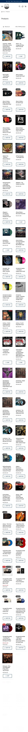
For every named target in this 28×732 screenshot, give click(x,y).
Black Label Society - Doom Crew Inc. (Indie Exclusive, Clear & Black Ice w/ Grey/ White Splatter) (7, 698)
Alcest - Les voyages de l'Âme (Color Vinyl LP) (20, 45)
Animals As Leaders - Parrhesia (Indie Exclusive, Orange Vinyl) (20, 297)
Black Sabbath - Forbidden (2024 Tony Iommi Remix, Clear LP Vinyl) (20, 728)
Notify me (8, 56)
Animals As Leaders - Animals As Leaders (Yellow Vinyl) (7, 296)
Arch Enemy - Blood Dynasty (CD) (20, 381)
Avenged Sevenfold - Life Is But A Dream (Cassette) (20, 580)
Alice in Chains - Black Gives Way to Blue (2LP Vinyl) (7, 103)
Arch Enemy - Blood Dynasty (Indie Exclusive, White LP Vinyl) (6, 412)
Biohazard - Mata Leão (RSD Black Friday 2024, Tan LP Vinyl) (6, 668)
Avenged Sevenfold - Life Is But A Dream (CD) (7, 610)
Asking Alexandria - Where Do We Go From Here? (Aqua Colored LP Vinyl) (7, 468)
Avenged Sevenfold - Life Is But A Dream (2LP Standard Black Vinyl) (7, 581)
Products (8, 11)
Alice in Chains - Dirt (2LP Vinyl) (19, 102)
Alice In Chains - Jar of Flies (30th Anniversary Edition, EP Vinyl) (7, 130)
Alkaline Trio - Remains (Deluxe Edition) (6, 157)
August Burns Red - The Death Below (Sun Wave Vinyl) (7, 552)
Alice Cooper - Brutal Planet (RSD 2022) (6, 76)
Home (4, 11)
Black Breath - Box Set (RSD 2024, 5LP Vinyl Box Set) (20, 667)
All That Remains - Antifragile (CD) (20, 156)
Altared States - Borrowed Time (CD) (20, 213)
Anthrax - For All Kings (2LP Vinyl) (20, 323)
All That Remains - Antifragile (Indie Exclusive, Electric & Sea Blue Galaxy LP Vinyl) (7, 185)
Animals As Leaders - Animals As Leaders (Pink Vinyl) (20, 270)
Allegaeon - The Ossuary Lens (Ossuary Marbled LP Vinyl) (7, 214)
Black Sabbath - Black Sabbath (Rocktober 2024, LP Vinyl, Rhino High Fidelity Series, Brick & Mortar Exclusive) (20, 698)
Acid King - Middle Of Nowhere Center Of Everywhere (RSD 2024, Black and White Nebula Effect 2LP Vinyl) (7, 47)
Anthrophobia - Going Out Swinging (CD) (6, 351)
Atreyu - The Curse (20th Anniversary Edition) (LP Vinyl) (7, 525)
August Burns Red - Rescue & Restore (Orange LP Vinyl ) (20, 525)
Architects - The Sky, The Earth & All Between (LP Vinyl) (7, 440)
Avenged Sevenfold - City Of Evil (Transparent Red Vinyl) (20, 553)
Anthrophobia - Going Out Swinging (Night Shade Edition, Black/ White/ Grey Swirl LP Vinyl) (20, 353)
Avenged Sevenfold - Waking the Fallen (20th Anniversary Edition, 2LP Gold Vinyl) (20, 639)
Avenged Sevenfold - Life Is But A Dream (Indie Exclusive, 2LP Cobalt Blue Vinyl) (20, 610)
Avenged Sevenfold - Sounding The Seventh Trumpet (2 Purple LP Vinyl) (7, 638)
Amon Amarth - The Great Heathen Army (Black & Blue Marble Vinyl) (20, 242)
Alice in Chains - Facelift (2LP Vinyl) (20, 75)
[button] (2, 6)
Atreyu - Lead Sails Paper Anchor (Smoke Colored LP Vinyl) (20, 496)
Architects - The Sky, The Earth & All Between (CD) (20, 412)
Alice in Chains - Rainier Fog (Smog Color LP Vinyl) (20, 129)
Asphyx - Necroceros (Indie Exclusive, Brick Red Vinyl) (19, 468)
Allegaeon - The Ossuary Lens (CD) (20, 183)
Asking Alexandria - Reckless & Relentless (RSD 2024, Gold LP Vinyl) (20, 440)
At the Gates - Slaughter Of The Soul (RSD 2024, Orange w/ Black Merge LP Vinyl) (6, 497)
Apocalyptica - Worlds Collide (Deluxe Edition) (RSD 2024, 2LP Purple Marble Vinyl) (7, 383)
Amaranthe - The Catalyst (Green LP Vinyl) (6, 242)
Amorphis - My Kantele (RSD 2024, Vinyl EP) (6, 270)
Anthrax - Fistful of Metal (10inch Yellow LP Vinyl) (6, 324)
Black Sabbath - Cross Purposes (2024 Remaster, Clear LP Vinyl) (6, 728)
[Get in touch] (22, 6)
